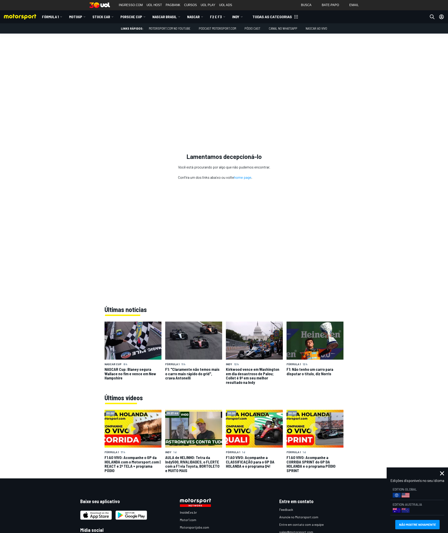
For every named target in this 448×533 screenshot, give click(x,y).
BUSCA (306, 5)
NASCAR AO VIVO (316, 28)
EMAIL (354, 5)
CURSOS (190, 5)
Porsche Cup (131, 16)
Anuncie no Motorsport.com (298, 517)
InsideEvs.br (188, 512)
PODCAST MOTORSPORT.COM (217, 28)
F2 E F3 (216, 16)
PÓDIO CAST (252, 28)
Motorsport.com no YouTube (169, 28)
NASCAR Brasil (164, 16)
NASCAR (193, 16)
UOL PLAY (208, 5)
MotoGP (75, 16)
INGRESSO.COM (131, 5)
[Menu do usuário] (441, 16)
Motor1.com (188, 520)
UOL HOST (154, 5)
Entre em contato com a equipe (301, 524)
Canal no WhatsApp (283, 28)
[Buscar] (432, 16)
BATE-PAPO (330, 5)
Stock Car (101, 16)
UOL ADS (225, 5)
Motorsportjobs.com (194, 527)
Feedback (286, 510)
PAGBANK (173, 5)
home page (242, 177)
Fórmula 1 (50, 16)
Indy (235, 16)
